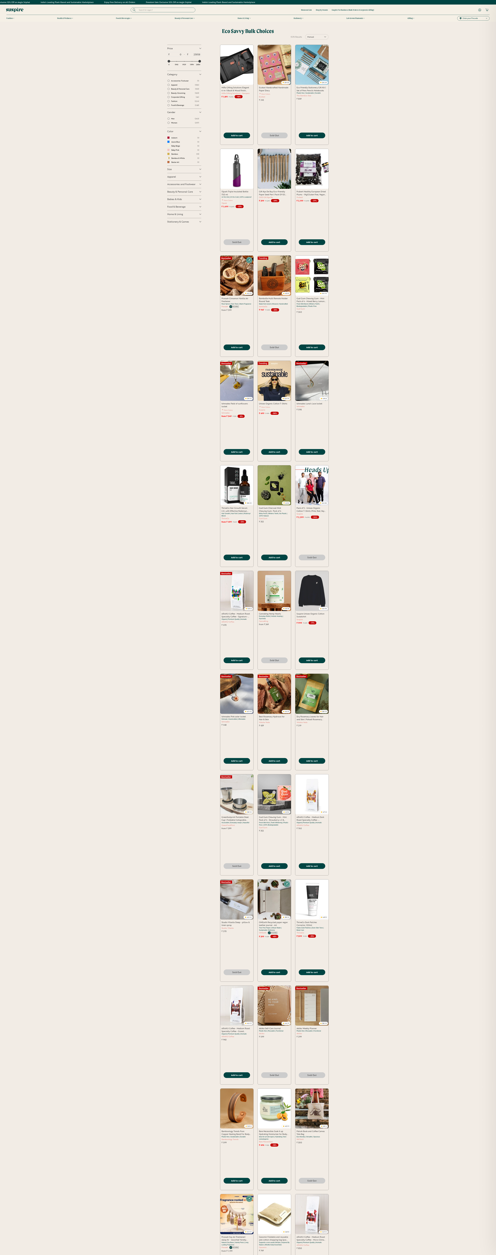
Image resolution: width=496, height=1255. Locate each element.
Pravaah (225, 306)
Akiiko (261, 1033)
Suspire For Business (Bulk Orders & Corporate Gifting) (353, 10)
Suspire (262, 410)
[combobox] (165, 10)
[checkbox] (183, 81)
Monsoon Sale (306, 10)
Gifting (410, 18)
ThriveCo (225, 518)
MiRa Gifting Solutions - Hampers (236, 93)
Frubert (300, 197)
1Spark (224, 203)
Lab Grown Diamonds (354, 18)
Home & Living (243, 18)
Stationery (298, 18)
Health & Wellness (64, 18)
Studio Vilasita (228, 928)
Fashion (9, 18)
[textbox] (176, 54)
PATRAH (300, 1139)
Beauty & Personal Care (184, 18)
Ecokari (262, 96)
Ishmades (226, 413)
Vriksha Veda (264, 722)
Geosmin (263, 1247)
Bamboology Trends (230, 1139)
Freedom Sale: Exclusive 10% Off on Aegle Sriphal (58, 2)
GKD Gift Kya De (266, 197)
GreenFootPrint (228, 825)
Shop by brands (322, 10)
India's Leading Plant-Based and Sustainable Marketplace (117, 2)
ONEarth (263, 932)
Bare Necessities (266, 1141)
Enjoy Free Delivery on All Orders (170, 2)
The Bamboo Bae (304, 95)
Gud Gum (301, 309)
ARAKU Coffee (228, 622)
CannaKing (263, 621)
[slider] (169, 61)
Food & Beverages (123, 18)
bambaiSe (263, 306)
